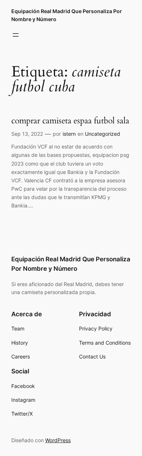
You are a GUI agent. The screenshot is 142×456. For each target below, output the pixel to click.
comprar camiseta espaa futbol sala (70, 121)
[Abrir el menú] (15, 35)
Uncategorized (102, 134)
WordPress (58, 440)
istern (69, 134)
